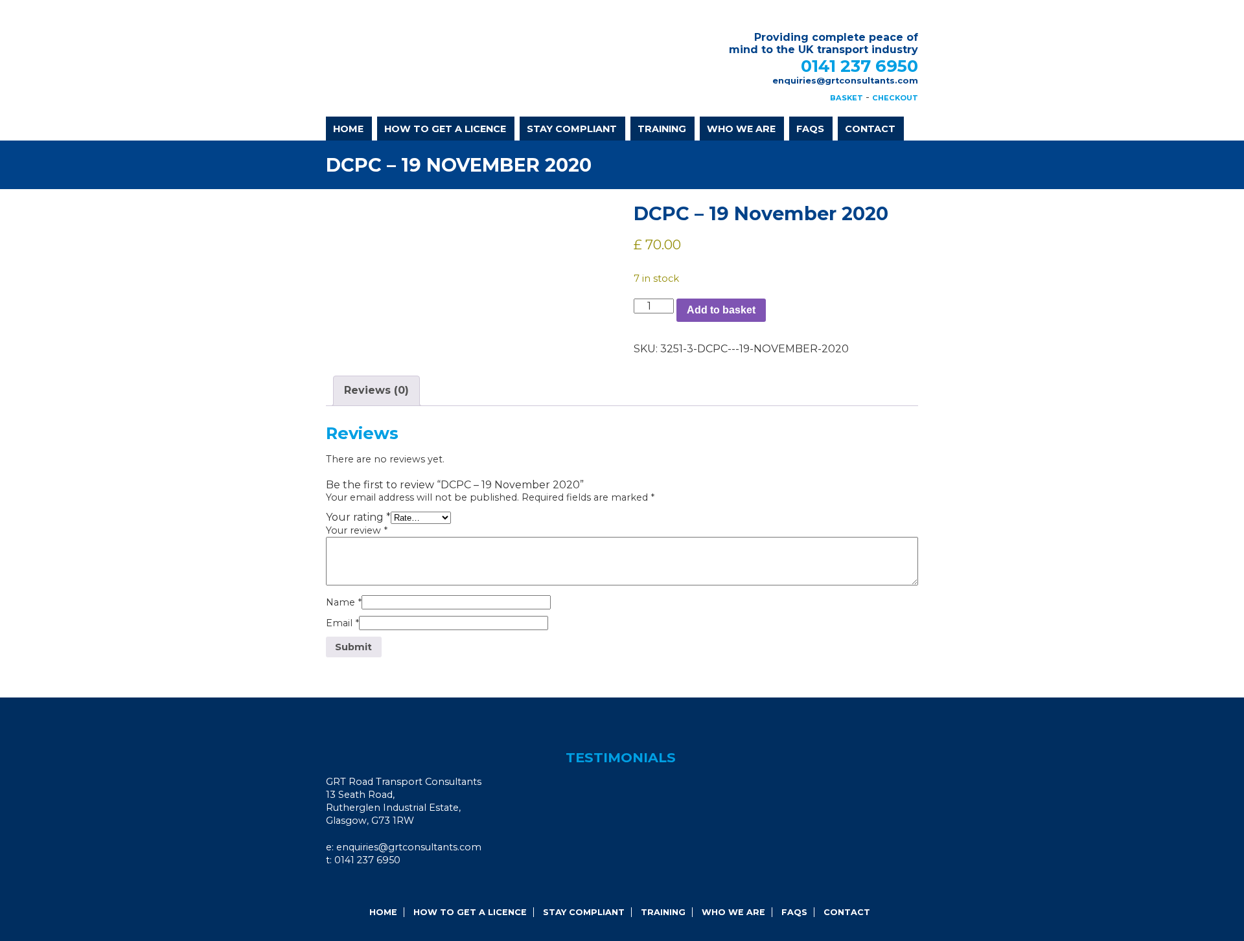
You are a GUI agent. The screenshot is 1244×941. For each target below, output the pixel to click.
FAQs (810, 129)
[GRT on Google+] (359, 886)
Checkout (895, 97)
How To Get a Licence (445, 129)
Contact (870, 129)
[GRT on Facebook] (342, 886)
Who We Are (741, 129)
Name (344, 602)
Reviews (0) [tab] (376, 390)
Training (662, 129)
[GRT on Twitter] (377, 886)
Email (342, 623)
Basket (846, 97)
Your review (356, 530)
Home (348, 129)
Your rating (358, 517)
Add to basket (721, 309)
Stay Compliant (572, 129)
